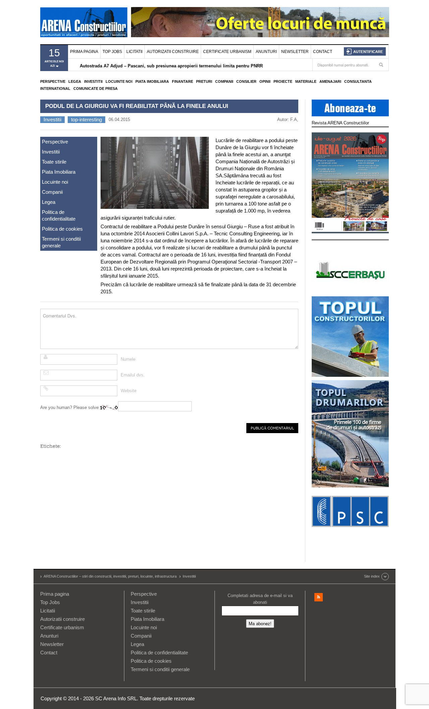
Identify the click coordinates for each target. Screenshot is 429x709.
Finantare (182, 81)
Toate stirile (54, 162)
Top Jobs (112, 51)
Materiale (305, 81)
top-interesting (86, 119)
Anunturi (266, 51)
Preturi (204, 81)
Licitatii (134, 51)
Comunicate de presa (95, 88)
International (55, 88)
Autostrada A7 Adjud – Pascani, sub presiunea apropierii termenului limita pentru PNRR (171, 65)
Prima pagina (84, 51)
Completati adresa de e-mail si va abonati (260, 599)
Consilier (246, 81)
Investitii (93, 81)
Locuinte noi (119, 81)
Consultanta (358, 81)
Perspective (52, 81)
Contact (322, 51)
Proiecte (282, 81)
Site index (372, 576)
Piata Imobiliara (152, 81)
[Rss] (318, 597)
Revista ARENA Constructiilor (340, 122)
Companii (224, 81)
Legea (74, 81)
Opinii (264, 81)
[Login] (365, 51)
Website (128, 390)
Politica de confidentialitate (58, 215)
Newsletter (295, 51)
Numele (128, 359)
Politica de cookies (62, 229)
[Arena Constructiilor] (83, 22)
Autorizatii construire (173, 51)
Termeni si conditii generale (61, 242)
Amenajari (330, 81)
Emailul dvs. (133, 374)
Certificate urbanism (227, 51)
